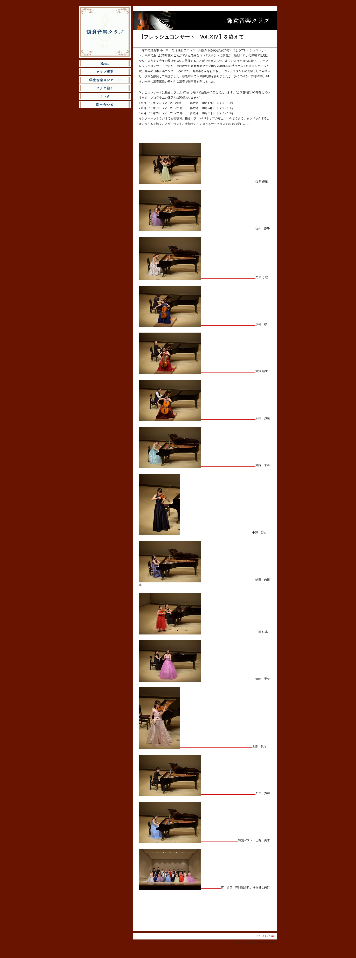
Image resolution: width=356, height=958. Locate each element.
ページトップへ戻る (265, 936)
